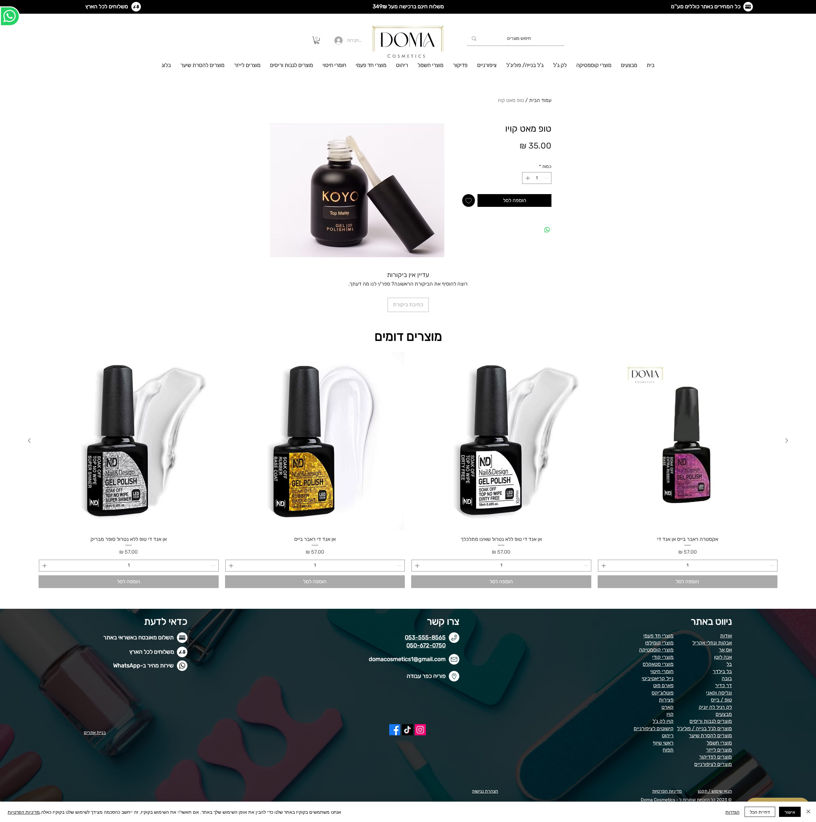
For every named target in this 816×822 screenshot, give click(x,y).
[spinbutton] (537, 178)
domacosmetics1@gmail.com (407, 659)
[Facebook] (394, 729)
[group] (408, 469)
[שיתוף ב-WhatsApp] (547, 230)
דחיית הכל (760, 812)
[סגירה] (808, 812)
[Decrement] (546, 178)
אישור (789, 812)
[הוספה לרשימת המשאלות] (468, 200)
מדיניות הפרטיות (24, 812)
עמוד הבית (540, 100)
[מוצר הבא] (29, 440)
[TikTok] (407, 729)
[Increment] (527, 178)
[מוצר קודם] (786, 440)
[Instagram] (420, 729)
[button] (316, 40)
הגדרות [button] (732, 812)
